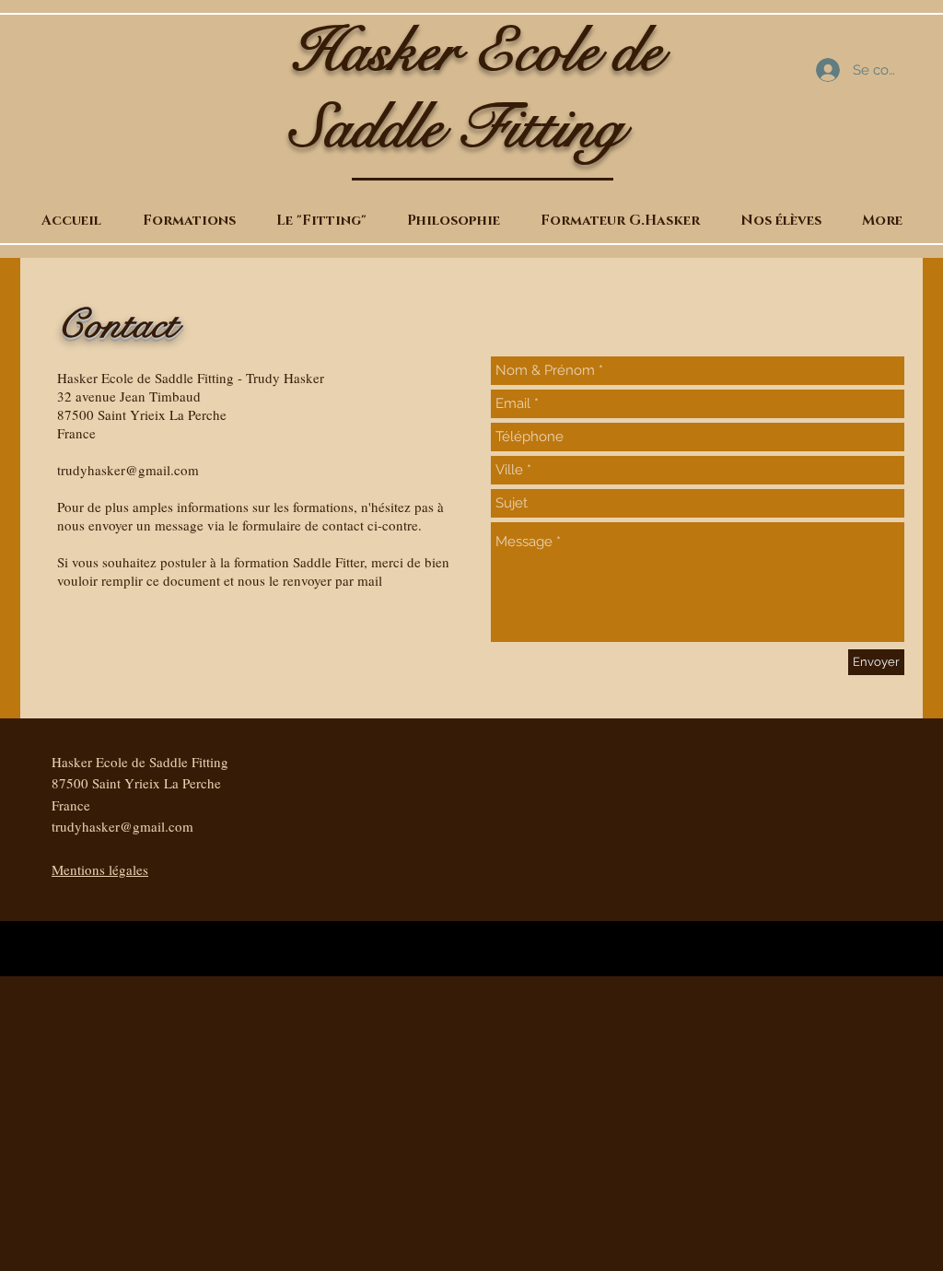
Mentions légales (100, 869)
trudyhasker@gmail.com (128, 470)
